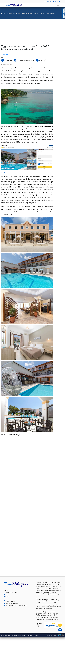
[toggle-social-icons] (60, 625)
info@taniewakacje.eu (11, 603)
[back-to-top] (60, 629)
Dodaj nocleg (48, 1)
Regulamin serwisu (33, 635)
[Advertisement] (32, 32)
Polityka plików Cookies (19, 635)
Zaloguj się (57, 1)
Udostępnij (4, 54)
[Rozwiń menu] (58, 5)
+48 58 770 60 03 (10, 601)
